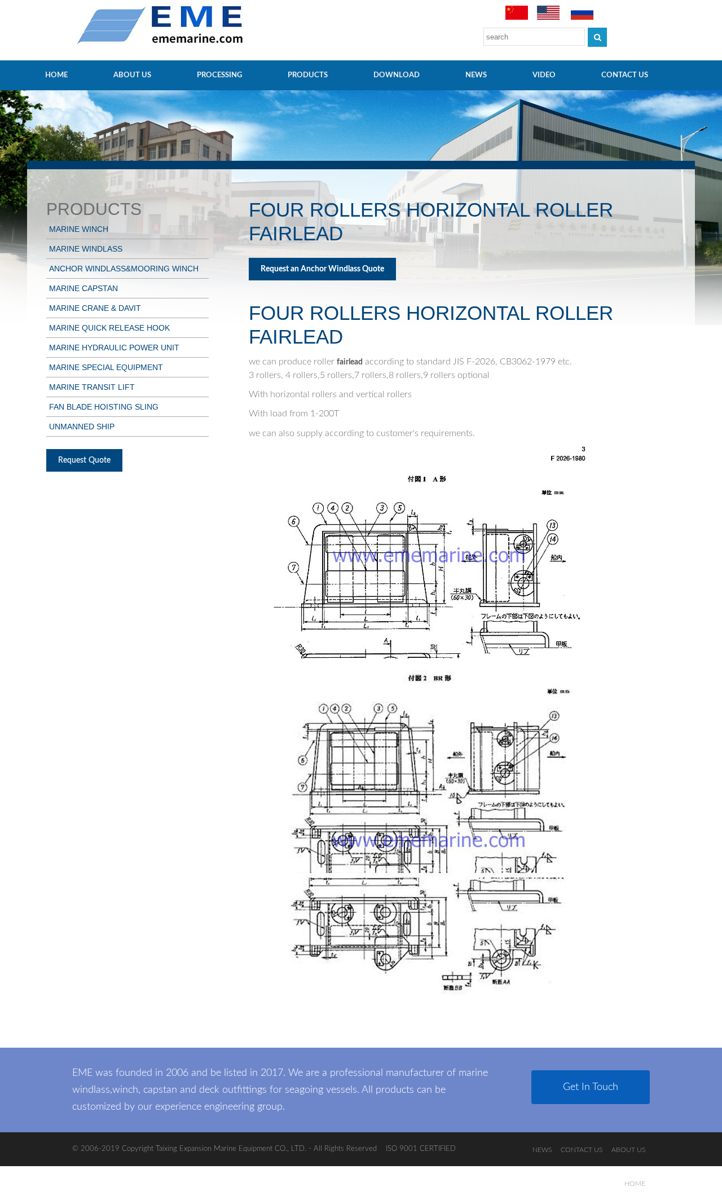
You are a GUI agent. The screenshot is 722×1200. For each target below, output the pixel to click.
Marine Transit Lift (92, 387)
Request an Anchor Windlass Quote (322, 269)
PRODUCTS (308, 75)
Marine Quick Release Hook (109, 327)
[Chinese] (516, 17)
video (544, 75)
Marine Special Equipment (106, 367)
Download (396, 75)
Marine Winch (78, 229)
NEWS (476, 75)
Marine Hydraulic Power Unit (114, 347)
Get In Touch (590, 1087)
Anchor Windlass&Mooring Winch (124, 268)
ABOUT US (132, 75)
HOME (56, 75)
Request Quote (84, 460)
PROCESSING (219, 75)
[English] (548, 17)
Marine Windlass (85, 248)
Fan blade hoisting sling (104, 406)
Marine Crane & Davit (95, 308)
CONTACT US (624, 75)
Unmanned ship (82, 426)
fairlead (350, 362)
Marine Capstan (83, 288)
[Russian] (582, 17)
